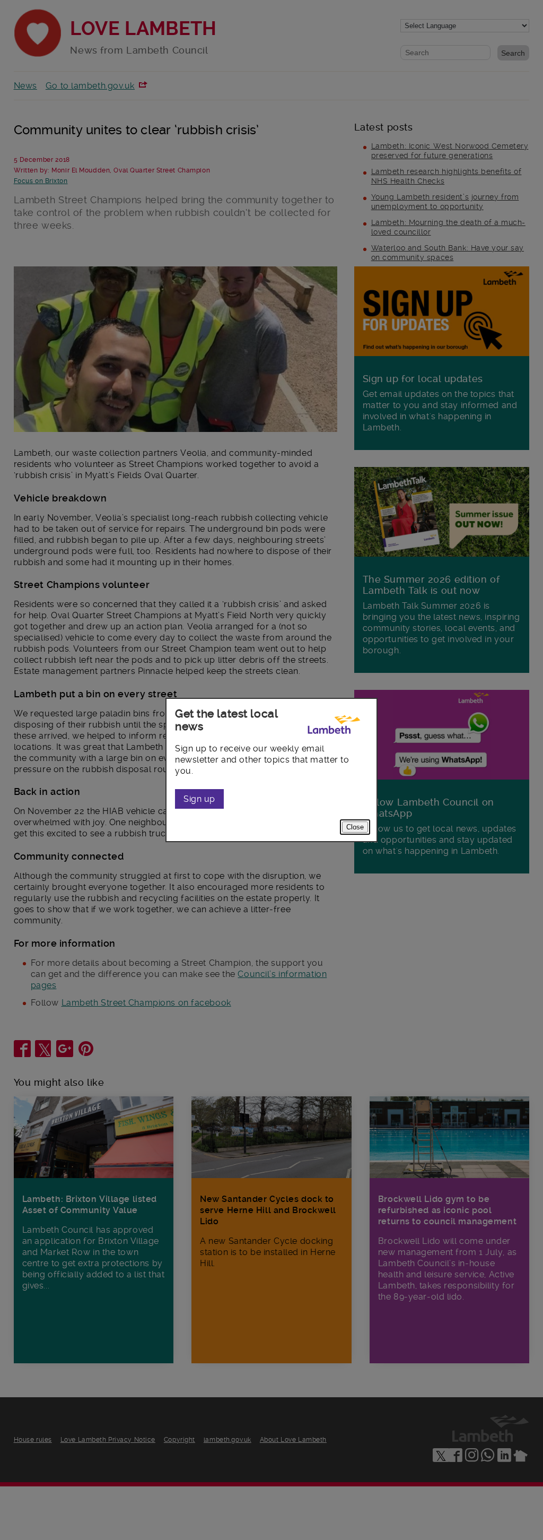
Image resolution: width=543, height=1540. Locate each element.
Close (355, 827)
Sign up (199, 799)
